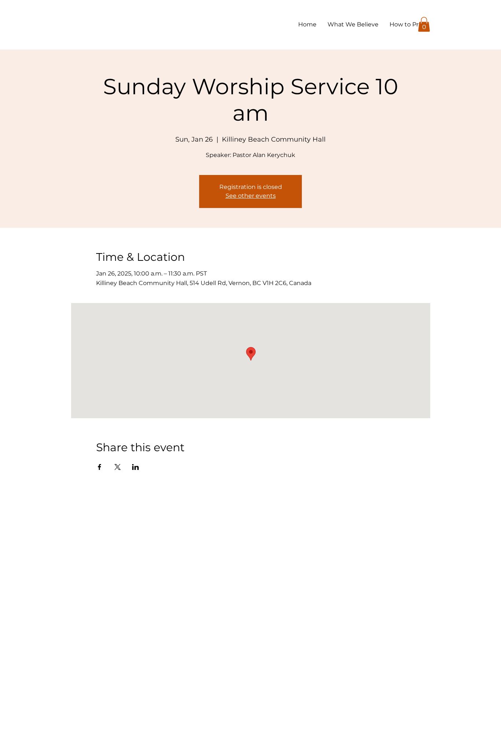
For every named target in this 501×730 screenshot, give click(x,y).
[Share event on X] (117, 467)
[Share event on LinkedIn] (135, 467)
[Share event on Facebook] (99, 467)
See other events (251, 195)
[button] (424, 24)
